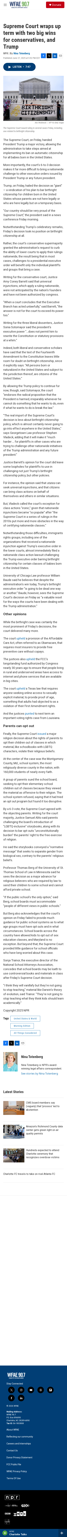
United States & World (25, 1018)
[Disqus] (33, 1239)
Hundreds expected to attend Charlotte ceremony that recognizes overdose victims (42, 1154)
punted (29, 713)
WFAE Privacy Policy (17, 1471)
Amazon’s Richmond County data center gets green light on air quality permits (44, 1130)
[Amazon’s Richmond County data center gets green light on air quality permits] (13, 1132)
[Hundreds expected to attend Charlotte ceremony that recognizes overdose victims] (13, 1155)
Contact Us (12, 1450)
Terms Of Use (14, 1478)
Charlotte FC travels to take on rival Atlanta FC (29, 1173)
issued (41, 733)
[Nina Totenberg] (10, 1061)
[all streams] (62, 1533)
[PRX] (25, 1505)
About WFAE (13, 1430)
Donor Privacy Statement (19, 1457)
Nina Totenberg (21, 53)
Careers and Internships (19, 1443)
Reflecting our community (20, 1437)
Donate (56, 4)
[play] (5, 1533)
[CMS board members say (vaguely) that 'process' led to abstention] (13, 1108)
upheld (20, 638)
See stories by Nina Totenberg (39, 1073)
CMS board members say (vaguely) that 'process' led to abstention (43, 1106)
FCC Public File (14, 1464)
